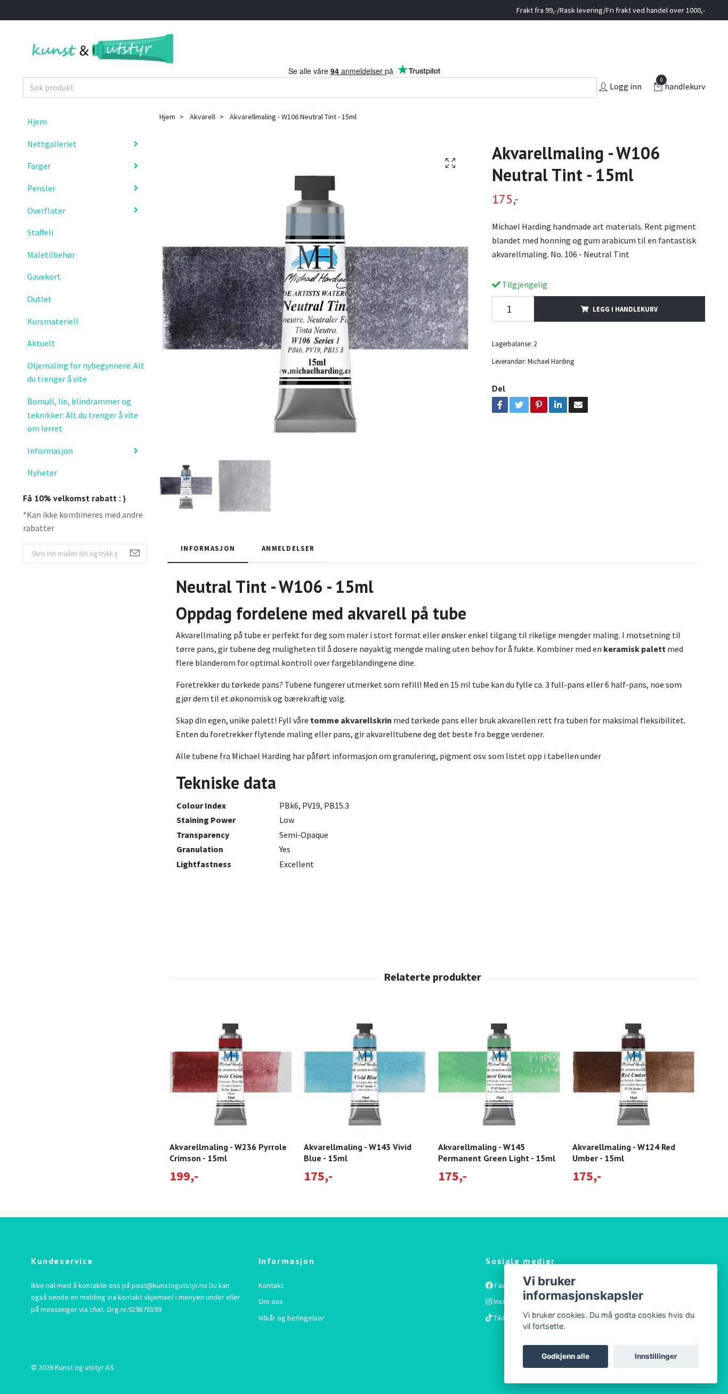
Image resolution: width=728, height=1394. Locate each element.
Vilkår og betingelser (291, 1339)
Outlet (39, 321)
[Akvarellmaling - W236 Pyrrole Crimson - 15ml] (230, 1094)
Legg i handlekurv (625, 331)
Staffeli (40, 254)
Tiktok (502, 1339)
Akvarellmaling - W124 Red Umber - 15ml (623, 1175)
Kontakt (271, 1308)
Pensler (41, 210)
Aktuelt (41, 365)
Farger (39, 188)
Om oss (270, 1323)
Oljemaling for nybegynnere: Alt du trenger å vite (85, 394)
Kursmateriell (52, 343)
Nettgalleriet (52, 166)
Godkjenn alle (565, 1356)
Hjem (37, 143)
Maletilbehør (51, 277)
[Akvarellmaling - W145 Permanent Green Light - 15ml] (499, 1094)
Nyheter (42, 495)
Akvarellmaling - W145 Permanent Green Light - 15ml (496, 1175)
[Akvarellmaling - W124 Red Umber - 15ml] (633, 1094)
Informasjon (50, 472)
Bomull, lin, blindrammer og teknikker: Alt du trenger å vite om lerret (82, 437)
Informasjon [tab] (208, 570)
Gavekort (44, 299)
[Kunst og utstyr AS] (160, 59)
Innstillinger (656, 1356)
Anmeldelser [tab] (288, 570)
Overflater (46, 232)
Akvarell (202, 139)
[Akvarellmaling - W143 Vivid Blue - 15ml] (365, 1094)
